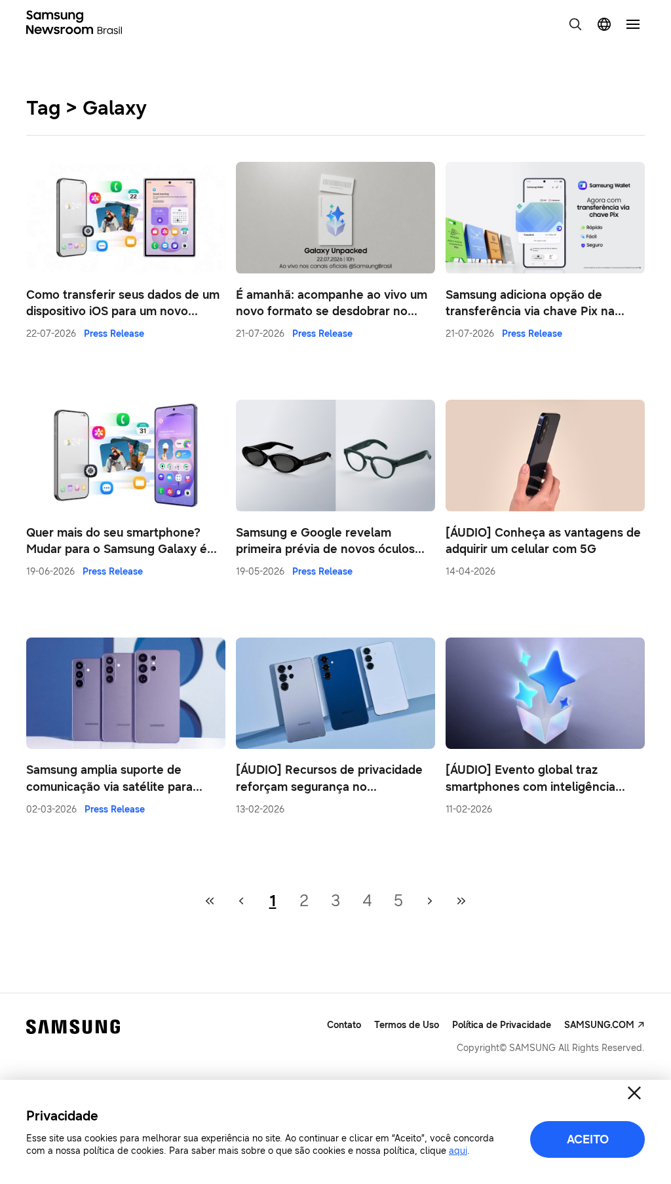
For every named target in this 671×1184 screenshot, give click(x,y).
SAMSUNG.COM (599, 1025)
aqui (458, 1150)
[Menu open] (633, 24)
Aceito (588, 1139)
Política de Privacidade (501, 1025)
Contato (344, 1025)
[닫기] (634, 1092)
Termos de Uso (406, 1025)
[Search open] (575, 24)
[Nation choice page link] (604, 24)
